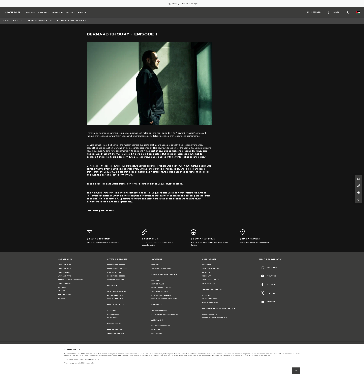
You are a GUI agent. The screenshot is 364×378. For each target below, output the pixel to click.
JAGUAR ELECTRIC (209, 314)
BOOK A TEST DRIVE (115, 295)
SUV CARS (62, 287)
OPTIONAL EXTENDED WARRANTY (164, 314)
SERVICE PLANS (157, 284)
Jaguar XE (100, 151)
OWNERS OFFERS (114, 272)
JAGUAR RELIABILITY (210, 280)
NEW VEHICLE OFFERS (116, 265)
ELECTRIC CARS (64, 294)
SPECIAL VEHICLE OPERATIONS (70, 280)
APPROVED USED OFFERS (117, 269)
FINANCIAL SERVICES (115, 280)
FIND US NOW (156, 333)
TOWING (61, 291)
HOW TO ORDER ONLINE (116, 291)
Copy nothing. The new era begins (182, 3)
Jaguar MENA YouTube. (170, 184)
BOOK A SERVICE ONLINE (161, 288)
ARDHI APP (206, 276)
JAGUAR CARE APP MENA (161, 269)
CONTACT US (112, 318)
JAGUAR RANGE (64, 283)
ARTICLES (206, 272)
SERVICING (155, 280)
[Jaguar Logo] (12, 12)
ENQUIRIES (155, 329)
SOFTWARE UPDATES (159, 291)
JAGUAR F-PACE (64, 265)
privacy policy (206, 356)
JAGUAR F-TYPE (64, 276)
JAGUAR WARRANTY (159, 310)
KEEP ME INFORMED (115, 299)
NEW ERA (62, 298)
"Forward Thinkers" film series (108, 192)
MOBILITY (155, 265)
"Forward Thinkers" (185, 133)
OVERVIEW (111, 310)
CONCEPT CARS (208, 283)
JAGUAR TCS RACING (210, 269)
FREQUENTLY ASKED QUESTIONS (164, 299)
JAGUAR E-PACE (64, 269)
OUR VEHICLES (113, 314)
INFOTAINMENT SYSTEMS (161, 295)
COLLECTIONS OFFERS (116, 276)
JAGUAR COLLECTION (115, 333)
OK (296, 371)
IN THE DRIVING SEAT (210, 299)
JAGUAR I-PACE (64, 272)
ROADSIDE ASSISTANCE (160, 326)
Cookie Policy (265, 356)
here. (111, 210)
